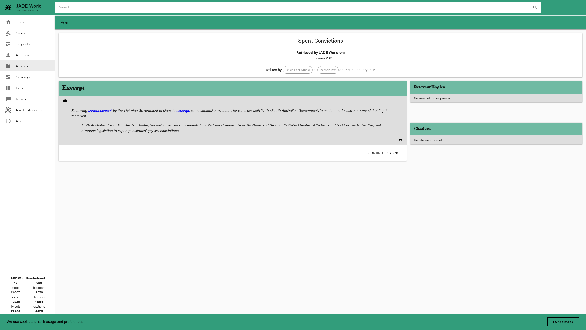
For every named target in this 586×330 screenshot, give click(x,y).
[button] (298, 70)
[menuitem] (27, 22)
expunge (183, 110)
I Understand (563, 322)
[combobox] (300, 7)
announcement (100, 110)
